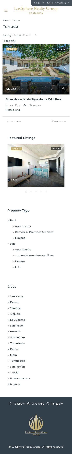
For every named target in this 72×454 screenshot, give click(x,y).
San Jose (15, 308)
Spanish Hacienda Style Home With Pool (33, 99)
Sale (13, 243)
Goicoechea (17, 337)
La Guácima (17, 319)
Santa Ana (16, 296)
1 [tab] (27, 193)
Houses (20, 237)
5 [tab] (47, 193)
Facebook (19, 403)
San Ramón (17, 366)
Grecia (14, 372)
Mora (13, 354)
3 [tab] (37, 193)
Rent (13, 220)
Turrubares (17, 343)
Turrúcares (17, 360)
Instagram (56, 403)
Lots (18, 267)
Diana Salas (15, 121)
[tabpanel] (36, 165)
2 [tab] (32, 193)
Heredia (15, 331)
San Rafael (17, 325)
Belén (14, 349)
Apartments (23, 226)
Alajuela (15, 313)
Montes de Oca (20, 378)
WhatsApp (37, 403)
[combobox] (24, 35)
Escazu (14, 302)
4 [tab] (42, 193)
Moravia (15, 384)
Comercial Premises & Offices (34, 232)
